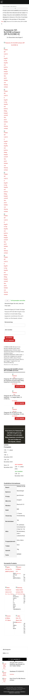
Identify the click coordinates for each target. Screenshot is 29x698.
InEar (5, 21)
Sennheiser (12, 674)
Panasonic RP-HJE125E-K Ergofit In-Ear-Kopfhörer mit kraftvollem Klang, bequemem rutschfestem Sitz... (14, 380)
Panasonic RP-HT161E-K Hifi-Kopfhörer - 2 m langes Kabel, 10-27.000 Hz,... (13, 397)
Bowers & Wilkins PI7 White (15, 625)
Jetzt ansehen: (8, 329)
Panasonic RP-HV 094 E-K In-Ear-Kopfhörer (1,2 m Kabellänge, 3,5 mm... (14, 413)
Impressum (11, 692)
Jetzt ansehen (9, 340)
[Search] (27, 2)
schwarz (19, 554)
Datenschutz (17, 692)
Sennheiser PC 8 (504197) (17, 671)
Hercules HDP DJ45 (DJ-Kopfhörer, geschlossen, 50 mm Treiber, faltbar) (17, 664)
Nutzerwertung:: (9, 322)
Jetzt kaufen (20, 386)
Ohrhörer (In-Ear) (21, 486)
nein (18, 509)
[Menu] (2, 2)
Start (2, 21)
